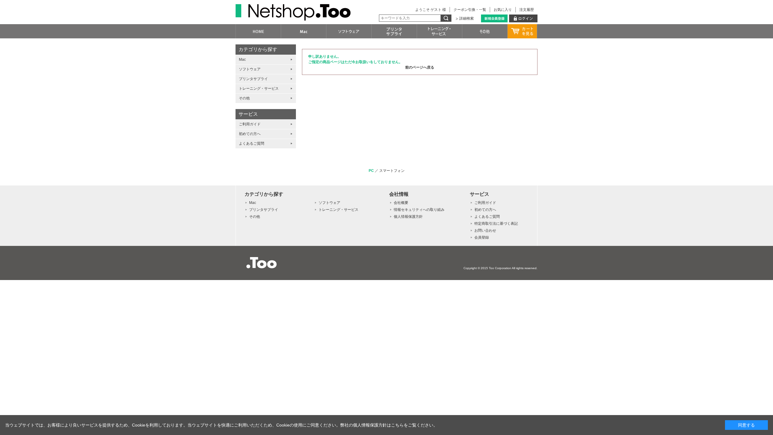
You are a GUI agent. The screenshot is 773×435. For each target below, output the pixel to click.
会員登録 (481, 237)
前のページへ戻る (419, 67)
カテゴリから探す (258, 49)
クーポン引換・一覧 (470, 10)
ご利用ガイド (250, 124)
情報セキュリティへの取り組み (419, 210)
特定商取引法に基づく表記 (496, 223)
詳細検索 (466, 18)
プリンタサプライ (253, 79)
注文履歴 (526, 10)
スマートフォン (392, 171)
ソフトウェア (250, 69)
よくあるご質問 (251, 143)
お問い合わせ (485, 230)
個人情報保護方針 (408, 216)
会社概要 (401, 203)
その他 (244, 98)
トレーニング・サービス (259, 88)
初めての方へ (250, 134)
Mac (242, 59)
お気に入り (503, 10)
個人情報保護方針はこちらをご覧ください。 (395, 425)
